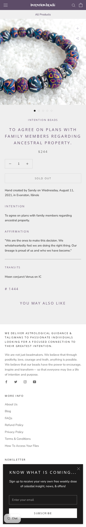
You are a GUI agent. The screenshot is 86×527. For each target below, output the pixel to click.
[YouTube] (34, 381)
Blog (8, 411)
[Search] (73, 5)
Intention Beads (43, 120)
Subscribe (43, 513)
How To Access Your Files (22, 446)
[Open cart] (80, 5)
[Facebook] (6, 381)
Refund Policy (14, 425)
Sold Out (43, 178)
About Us (11, 404)
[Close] (78, 468)
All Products (43, 14)
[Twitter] (15, 381)
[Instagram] (25, 381)
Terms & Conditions (18, 439)
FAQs (8, 418)
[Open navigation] (6, 4)
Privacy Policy (14, 432)
